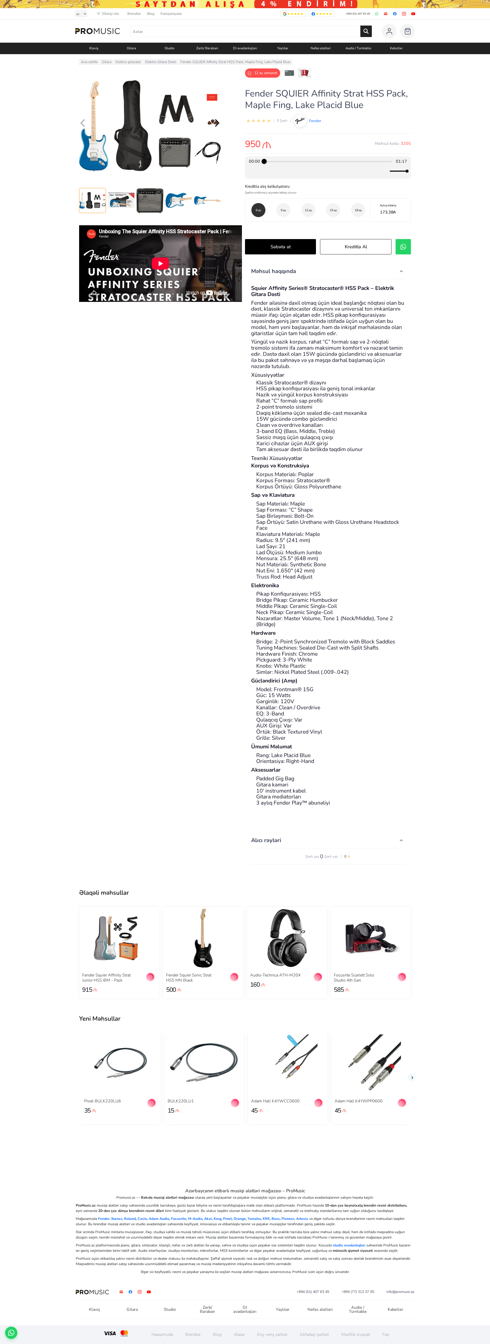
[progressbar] (328, 161)
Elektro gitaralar (128, 62)
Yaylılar (282, 1309)
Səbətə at (281, 247)
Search (366, 31)
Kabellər (395, 1309)
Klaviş (94, 1309)
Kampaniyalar (171, 14)
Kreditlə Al (356, 247)
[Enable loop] (252, 171)
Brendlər (134, 14)
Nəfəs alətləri (320, 1309)
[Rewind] (316, 171)
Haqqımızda (162, 1335)
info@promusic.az (400, 1292)
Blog (150, 14)
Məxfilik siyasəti (355, 1335)
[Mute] (385, 171)
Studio (170, 1309)
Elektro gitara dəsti (160, 62)
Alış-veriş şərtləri (272, 1335)
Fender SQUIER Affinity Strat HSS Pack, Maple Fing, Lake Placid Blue (235, 62)
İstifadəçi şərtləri (314, 1335)
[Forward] (339, 171)
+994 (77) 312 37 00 (357, 1292)
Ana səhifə (89, 62)
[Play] (328, 171)
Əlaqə (239, 1335)
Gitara (106, 62)
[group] (328, 167)
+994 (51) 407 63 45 (358, 14)
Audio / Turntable (358, 1309)
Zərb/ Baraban (207, 1309)
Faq (385, 1335)
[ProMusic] (97, 31)
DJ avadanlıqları (244, 1309)
